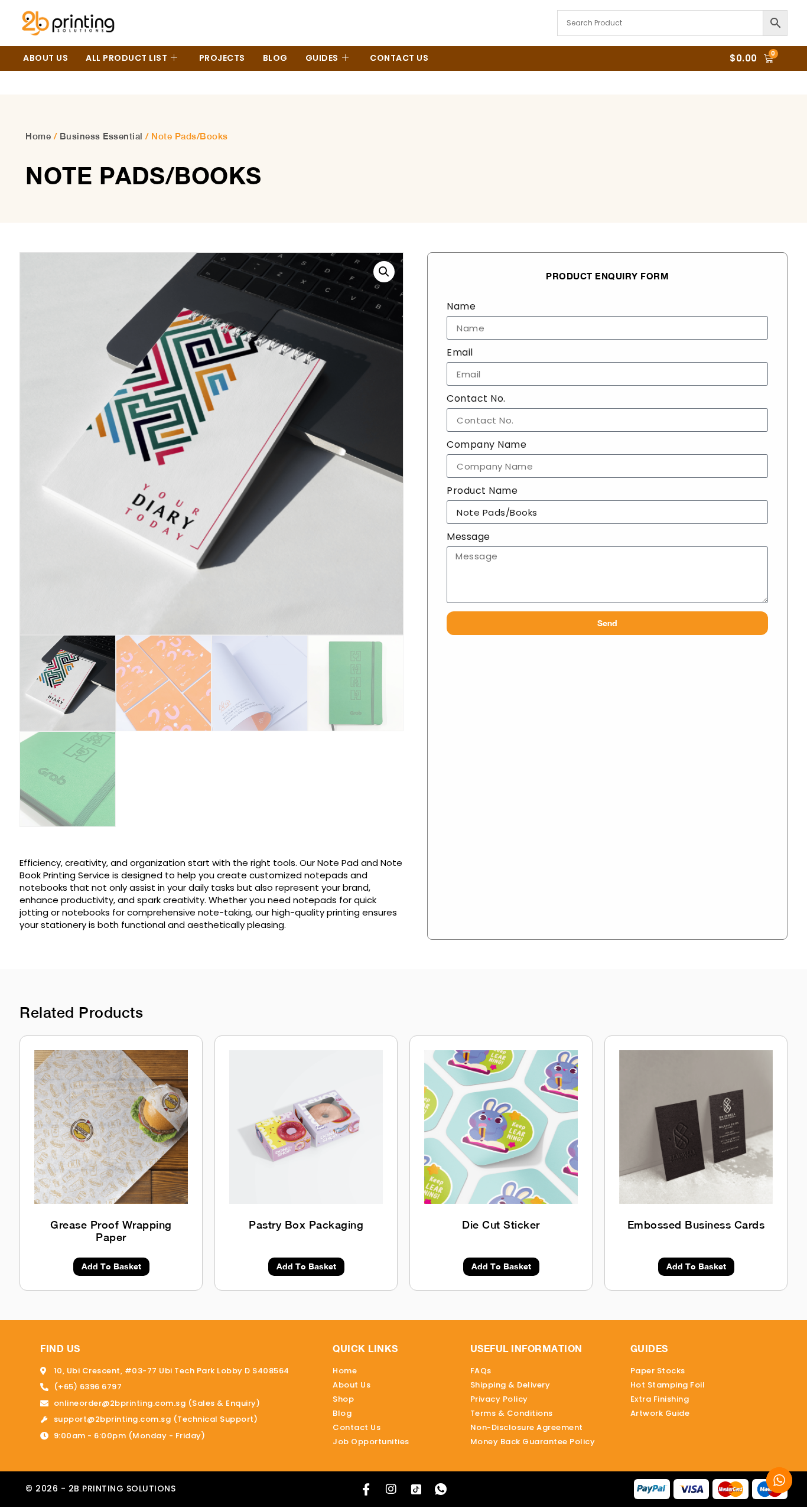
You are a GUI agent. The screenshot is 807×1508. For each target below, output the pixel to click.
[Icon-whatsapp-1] (441, 1489)
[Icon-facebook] (366, 1489)
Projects (222, 58)
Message (468, 537)
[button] (384, 271)
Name (461, 307)
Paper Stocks (657, 1370)
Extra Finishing (659, 1399)
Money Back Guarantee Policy (533, 1441)
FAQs (481, 1370)
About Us (45, 58)
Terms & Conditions (511, 1413)
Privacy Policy (499, 1399)
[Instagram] (391, 1489)
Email (460, 353)
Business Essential (101, 136)
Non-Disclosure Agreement (526, 1427)
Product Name (482, 491)
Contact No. (476, 399)
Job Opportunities (371, 1441)
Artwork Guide (660, 1413)
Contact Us (399, 58)
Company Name (486, 445)
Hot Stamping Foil (667, 1384)
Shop (343, 1399)
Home (38, 136)
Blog (275, 58)
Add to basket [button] (111, 1266)
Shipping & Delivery (510, 1384)
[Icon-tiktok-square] (416, 1489)
